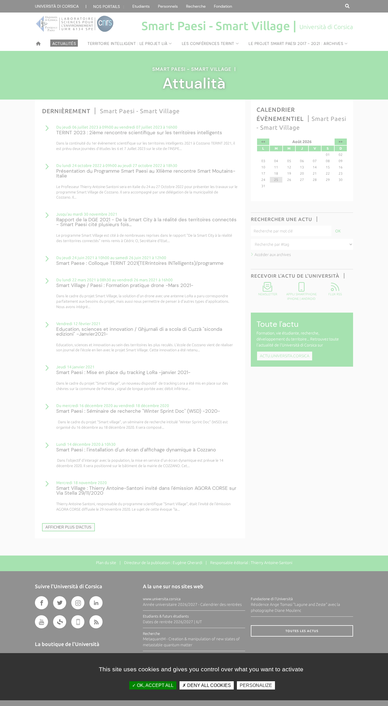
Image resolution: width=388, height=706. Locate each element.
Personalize (256, 685)
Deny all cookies (208, 685)
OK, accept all (155, 685)
